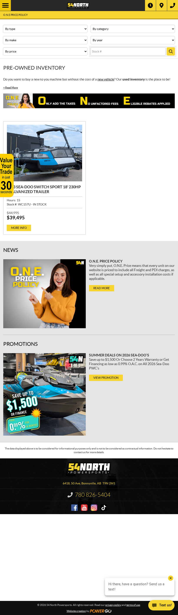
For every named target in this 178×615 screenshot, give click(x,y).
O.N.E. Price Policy (105, 261)
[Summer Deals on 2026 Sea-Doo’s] (44, 394)
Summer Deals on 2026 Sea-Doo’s (119, 355)
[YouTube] (84, 507)
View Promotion (106, 377)
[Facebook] (74, 507)
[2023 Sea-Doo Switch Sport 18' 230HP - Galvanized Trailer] (44, 153)
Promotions (20, 344)
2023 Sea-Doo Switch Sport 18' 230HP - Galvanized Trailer (44, 189)
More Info (19, 228)
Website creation (76, 611)
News (10, 250)
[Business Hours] (150, 5)
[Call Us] (172, 5)
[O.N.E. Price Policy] (44, 293)
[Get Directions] (161, 5)
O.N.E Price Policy (15, 14)
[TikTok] (104, 507)
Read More (10, 87)
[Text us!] (161, 606)
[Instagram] (94, 507)
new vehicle (105, 79)
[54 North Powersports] (78, 5)
